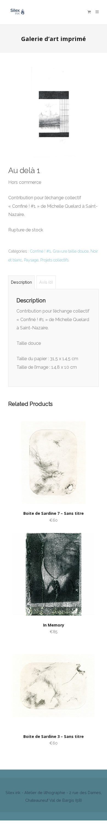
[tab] (21, 282)
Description (21, 282)
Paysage (31, 260)
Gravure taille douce (71, 251)
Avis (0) (46, 282)
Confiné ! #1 (40, 251)
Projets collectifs (54, 260)
